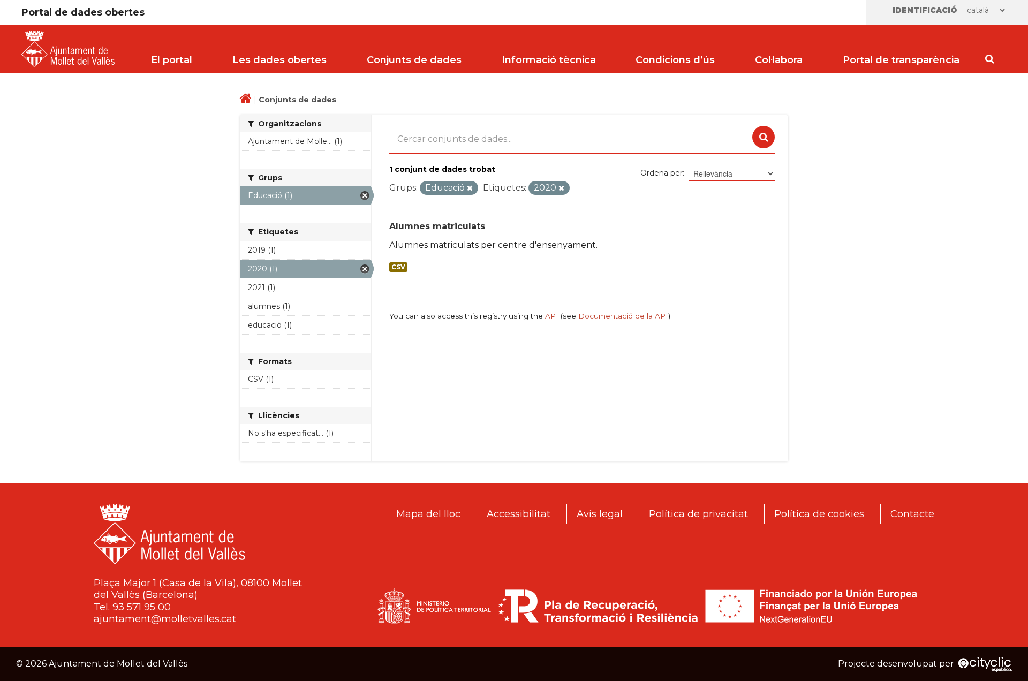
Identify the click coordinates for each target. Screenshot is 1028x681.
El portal (171, 60)
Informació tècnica (549, 60)
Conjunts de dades (414, 60)
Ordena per (661, 173)
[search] (763, 137)
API (551, 316)
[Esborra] (470, 188)
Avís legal (600, 514)
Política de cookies (819, 514)
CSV (398, 267)
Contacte (912, 514)
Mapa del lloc (428, 514)
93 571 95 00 (141, 607)
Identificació (925, 10)
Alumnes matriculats (437, 226)
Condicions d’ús (675, 60)
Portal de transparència (901, 60)
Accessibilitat (518, 514)
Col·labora (779, 60)
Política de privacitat (698, 514)
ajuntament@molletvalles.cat (165, 619)
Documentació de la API (623, 316)
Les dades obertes (279, 60)
